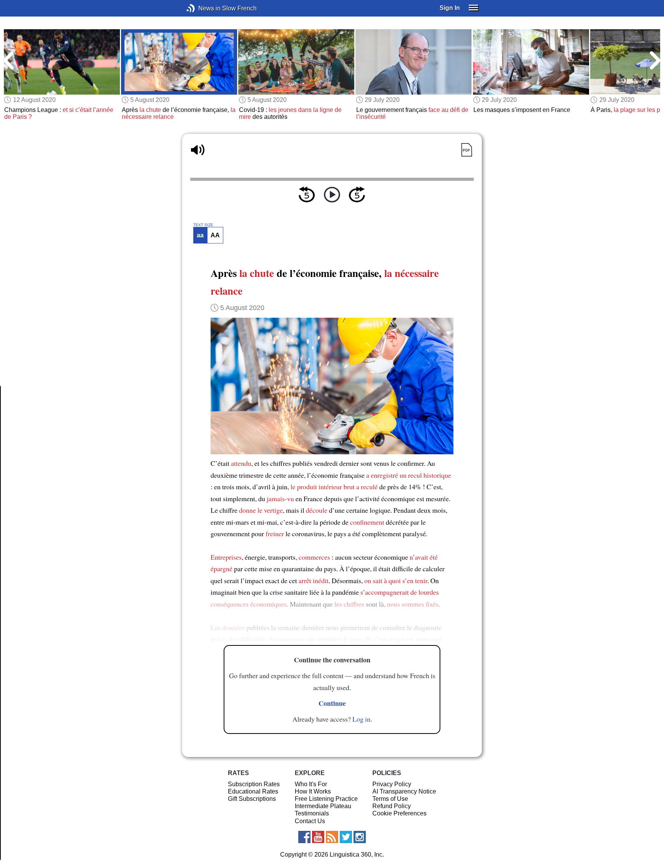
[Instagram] (360, 837)
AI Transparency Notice (404, 791)
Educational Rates (253, 791)
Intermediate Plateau (323, 806)
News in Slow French (202, 8)
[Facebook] (304, 837)
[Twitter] (346, 837)
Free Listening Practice (326, 798)
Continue (332, 703)
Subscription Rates (254, 784)
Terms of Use (390, 798)
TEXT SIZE (203, 225)
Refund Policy (391, 806)
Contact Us (310, 821)
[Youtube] (318, 837)
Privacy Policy (391, 784)
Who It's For (311, 784)
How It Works (313, 791)
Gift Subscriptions (252, 798)
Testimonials (312, 813)
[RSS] (332, 837)
